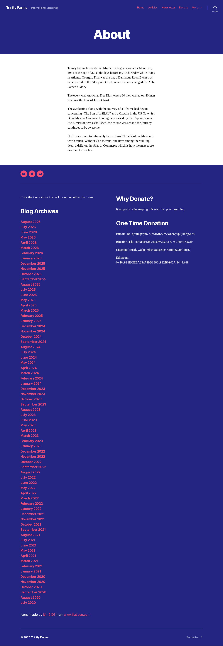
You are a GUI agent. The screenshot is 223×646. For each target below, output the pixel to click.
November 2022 (32, 456)
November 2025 (32, 269)
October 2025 (31, 274)
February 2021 (31, 566)
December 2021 (32, 514)
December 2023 (32, 389)
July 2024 (28, 352)
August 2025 (30, 284)
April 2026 (28, 243)
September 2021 (33, 530)
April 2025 (28, 305)
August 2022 (30, 472)
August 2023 (30, 410)
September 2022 (33, 467)
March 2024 (29, 373)
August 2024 (30, 347)
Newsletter (168, 7)
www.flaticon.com (77, 615)
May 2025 (27, 300)
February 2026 (31, 253)
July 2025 (28, 289)
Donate (183, 7)
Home (140, 7)
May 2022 (27, 488)
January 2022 (30, 509)
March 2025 (29, 310)
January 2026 (31, 258)
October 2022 (31, 462)
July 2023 (28, 415)
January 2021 (30, 571)
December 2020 (32, 577)
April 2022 (28, 493)
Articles (153, 7)
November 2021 (32, 519)
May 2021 (27, 550)
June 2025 (28, 295)
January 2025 (30, 321)
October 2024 (31, 337)
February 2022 (31, 503)
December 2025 (32, 263)
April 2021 (28, 556)
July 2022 (28, 477)
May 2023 (27, 425)
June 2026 (28, 232)
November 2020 (32, 582)
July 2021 (27, 540)
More (195, 7)
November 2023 (32, 394)
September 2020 (33, 592)
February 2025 (31, 316)
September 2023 (33, 404)
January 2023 (30, 446)
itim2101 (49, 615)
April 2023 (28, 430)
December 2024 (32, 326)
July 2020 (28, 603)
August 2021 (30, 535)
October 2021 (30, 524)
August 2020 (30, 597)
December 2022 (32, 451)
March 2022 (29, 498)
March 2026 (29, 248)
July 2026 (28, 227)
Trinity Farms (16, 7)
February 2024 (31, 378)
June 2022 (28, 483)
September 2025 (33, 279)
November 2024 (32, 331)
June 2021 (28, 545)
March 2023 (29, 436)
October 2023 (31, 399)
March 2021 (29, 561)
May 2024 (28, 363)
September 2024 (33, 342)
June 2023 (28, 420)
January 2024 (31, 383)
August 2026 (30, 222)
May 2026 (28, 237)
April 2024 (28, 368)
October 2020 (31, 587)
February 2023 (31, 441)
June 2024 (28, 357)
